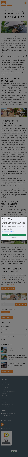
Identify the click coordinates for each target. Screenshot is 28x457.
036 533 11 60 (6, 418)
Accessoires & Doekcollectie (8, 391)
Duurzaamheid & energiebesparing (9, 332)
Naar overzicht (6, 317)
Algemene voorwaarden (7, 404)
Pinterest (4, 279)
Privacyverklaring (6, 406)
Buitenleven (4, 339)
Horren (3, 389)
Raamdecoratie (5, 384)
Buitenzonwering (6, 312)
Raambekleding (5, 329)
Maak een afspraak (7, 288)
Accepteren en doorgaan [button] (14, 234)
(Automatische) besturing (7, 336)
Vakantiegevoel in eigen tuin (15, 349)
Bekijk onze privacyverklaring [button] (8, 231)
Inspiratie (4, 393)
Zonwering (4, 382)
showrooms (11, 284)
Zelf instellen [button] (14, 237)
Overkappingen (5, 387)
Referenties (4, 395)
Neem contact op (7, 420)
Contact (4, 402)
